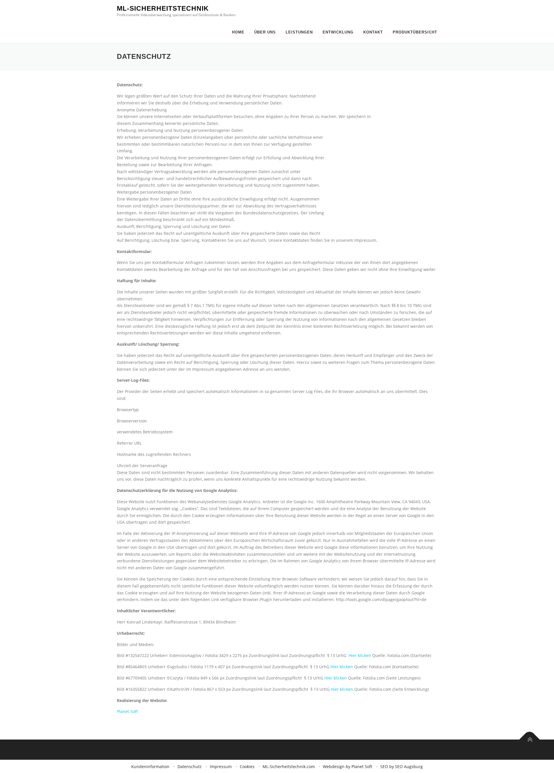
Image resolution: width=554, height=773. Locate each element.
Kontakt (373, 32)
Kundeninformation (150, 766)
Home (238, 32)
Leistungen (299, 32)
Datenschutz (189, 766)
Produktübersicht (415, 32)
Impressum (221, 766)
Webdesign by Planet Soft (347, 766)
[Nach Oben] (529, 739)
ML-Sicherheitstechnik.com (289, 766)
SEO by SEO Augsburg (401, 766)
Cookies (247, 766)
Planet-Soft (127, 711)
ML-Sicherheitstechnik (163, 8)
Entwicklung (338, 32)
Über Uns (265, 32)
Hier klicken (360, 655)
